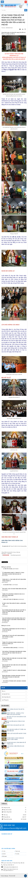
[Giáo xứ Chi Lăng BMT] (14, 792)
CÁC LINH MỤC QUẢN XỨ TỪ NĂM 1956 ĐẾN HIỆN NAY (16, 730)
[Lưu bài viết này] (25, 29)
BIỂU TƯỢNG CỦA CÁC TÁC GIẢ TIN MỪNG (15, 709)
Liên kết (3, 853)
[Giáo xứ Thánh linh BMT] (14, 787)
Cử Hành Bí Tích (6, 694)
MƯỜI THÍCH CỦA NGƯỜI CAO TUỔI (15, 725)
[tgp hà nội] (14, 753)
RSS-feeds (4, 856)
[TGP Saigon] (14, 771)
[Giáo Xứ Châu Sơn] (2, 5)
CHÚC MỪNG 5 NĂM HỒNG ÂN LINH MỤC (15, 746)
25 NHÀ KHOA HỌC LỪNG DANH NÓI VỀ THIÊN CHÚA (16, 743)
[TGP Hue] (14, 766)
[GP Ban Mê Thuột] (14, 757)
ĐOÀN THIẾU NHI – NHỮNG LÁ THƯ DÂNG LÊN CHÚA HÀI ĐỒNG (15, 713)
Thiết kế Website (4, 876)
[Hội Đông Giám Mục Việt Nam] (14, 761)
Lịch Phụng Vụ (5, 700)
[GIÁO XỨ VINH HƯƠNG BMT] (14, 775)
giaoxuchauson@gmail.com (15, 828)
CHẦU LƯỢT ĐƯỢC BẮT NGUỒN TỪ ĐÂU (16, 733)
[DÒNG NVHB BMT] (14, 799)
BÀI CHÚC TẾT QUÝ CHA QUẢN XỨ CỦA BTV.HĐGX (16, 717)
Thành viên (17, 851)
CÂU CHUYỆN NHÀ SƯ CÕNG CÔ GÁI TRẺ (16, 721)
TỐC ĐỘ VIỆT (12, 876)
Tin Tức (3, 851)
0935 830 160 (9, 825)
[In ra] (23, 29)
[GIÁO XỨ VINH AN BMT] (14, 778)
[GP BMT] (14, 795)
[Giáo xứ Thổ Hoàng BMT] (14, 782)
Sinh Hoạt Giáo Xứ (6, 697)
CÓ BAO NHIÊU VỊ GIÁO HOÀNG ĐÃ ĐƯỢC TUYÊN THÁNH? (15, 738)
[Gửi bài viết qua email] (20, 29)
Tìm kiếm (17, 853)
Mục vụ (3, 691)
